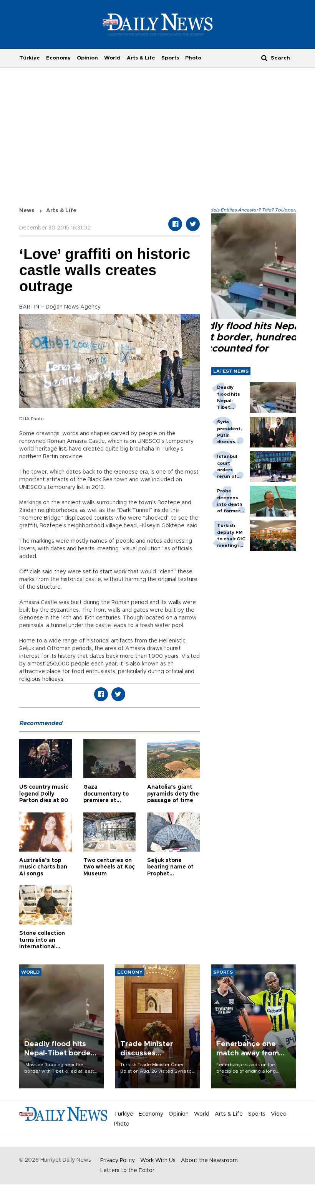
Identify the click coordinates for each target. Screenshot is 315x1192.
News (27, 210)
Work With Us (158, 1160)
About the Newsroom (209, 1160)
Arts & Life (141, 58)
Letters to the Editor (127, 1170)
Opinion (87, 58)
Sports (170, 58)
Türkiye (29, 58)
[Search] (264, 57)
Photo (193, 58)
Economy (58, 58)
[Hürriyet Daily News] (158, 24)
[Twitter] (193, 224)
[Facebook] (175, 224)
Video (279, 1114)
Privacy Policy (117, 1160)
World (112, 58)
